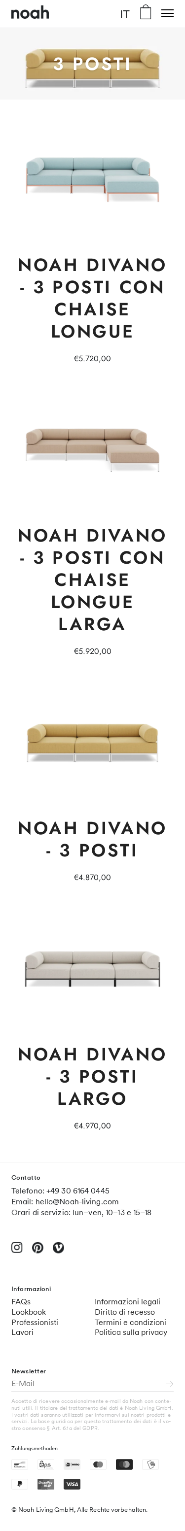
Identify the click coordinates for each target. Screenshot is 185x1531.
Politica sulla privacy (131, 1332)
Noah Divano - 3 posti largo (92, 1076)
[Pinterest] (37, 1252)
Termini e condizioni (130, 1322)
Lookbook (28, 1312)
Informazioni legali (127, 1301)
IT (125, 13)
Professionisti (34, 1322)
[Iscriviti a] (170, 1384)
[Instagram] (17, 1251)
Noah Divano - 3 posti (92, 839)
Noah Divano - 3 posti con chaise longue (92, 298)
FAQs (21, 1301)
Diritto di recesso (125, 1312)
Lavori (22, 1332)
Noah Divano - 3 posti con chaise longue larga (92, 579)
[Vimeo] (58, 1252)
